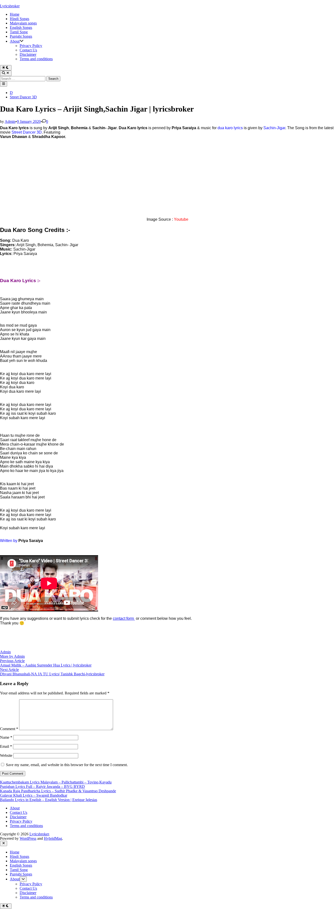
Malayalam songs (23, 23)
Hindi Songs (19, 19)
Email (6, 746)
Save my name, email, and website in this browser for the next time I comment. (67, 765)
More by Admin (12, 656)
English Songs (21, 27)
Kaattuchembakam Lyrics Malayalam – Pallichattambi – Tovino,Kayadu (56, 782)
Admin (10, 121)
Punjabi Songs (21, 36)
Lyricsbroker (10, 6)
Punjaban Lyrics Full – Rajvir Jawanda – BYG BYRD (42, 786)
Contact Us (28, 50)
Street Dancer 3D (23, 97)
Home (14, 14)
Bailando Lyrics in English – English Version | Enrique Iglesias (48, 800)
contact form (124, 618)
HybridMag (53, 838)
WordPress (28, 838)
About (15, 41)
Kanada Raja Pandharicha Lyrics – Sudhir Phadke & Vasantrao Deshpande (58, 791)
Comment (9, 729)
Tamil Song (19, 32)
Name (6, 737)
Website (6, 755)
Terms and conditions (36, 59)
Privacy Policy (31, 46)
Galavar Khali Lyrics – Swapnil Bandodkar (33, 795)
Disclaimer (28, 54)
